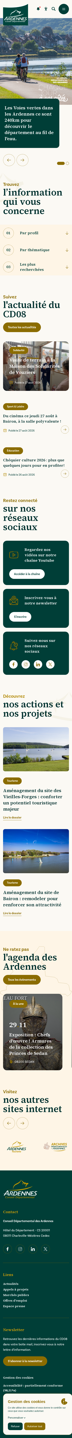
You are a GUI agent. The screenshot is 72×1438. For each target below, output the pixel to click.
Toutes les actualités (22, 327)
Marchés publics (16, 1295)
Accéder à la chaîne (27, 574)
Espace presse (14, 1306)
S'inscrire (20, 617)
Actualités (10, 1284)
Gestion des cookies (18, 1377)
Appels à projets (15, 1289)
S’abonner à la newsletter (25, 1361)
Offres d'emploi (15, 1300)
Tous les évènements (22, 979)
